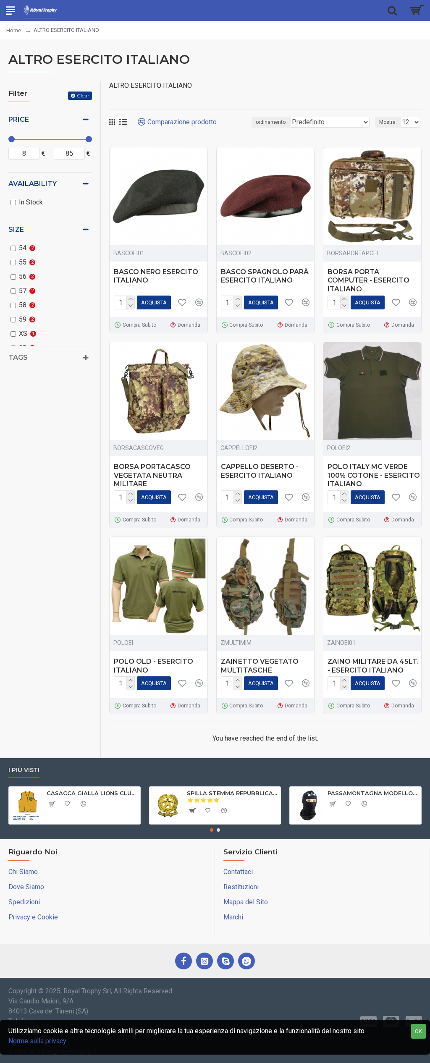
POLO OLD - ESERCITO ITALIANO (153, 665)
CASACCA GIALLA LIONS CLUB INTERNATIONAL (92, 793)
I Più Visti (23, 770)
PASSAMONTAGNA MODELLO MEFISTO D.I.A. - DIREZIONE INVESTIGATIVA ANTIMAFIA (373, 793)
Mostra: (388, 122)
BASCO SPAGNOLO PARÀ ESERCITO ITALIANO (265, 276)
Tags (18, 357)
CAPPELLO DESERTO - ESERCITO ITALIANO (260, 471)
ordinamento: (271, 122)
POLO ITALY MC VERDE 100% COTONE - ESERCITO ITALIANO (374, 475)
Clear (83, 95)
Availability (32, 184)
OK (418, 1031)
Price (18, 119)
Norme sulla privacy (37, 1041)
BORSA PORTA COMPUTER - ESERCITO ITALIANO (368, 280)
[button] (211, 830)
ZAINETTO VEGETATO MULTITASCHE (260, 665)
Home (13, 30)
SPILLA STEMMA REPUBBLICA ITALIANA (232, 793)
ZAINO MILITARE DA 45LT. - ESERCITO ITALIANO (373, 665)
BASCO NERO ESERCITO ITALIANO (156, 276)
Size (16, 229)
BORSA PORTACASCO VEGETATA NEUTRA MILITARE (152, 475)
